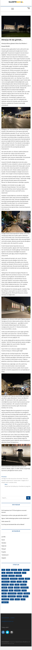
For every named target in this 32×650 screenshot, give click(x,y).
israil (17, 584)
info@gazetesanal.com (7, 621)
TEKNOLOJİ (4, 555)
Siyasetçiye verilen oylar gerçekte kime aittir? (14, 515)
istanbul (23, 584)
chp (24, 572)
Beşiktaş (9, 572)
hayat (19, 581)
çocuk (17, 599)
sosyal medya (12, 593)
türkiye (25, 596)
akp (20, 569)
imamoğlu (5, 584)
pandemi (17, 590)
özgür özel (5, 602)
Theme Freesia (18, 641)
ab (3, 569)
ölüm (23, 599)
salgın (4, 593)
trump (19, 596)
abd (8, 569)
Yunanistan (5, 599)
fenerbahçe (13, 578)
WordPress (25, 641)
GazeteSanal (5, 641)
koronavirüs (24, 587)
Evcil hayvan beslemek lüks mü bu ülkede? (12, 524)
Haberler (3, 546)
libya (11, 590)
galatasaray (5, 581)
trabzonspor (12, 596)
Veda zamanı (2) (5, 521)
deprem (4, 575)
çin (12, 599)
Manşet (3, 549)
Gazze (13, 581)
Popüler (3, 552)
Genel (3, 540)
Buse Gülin (17, 572)
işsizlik (4, 587)
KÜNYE (12, 617)
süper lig (27, 593)
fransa (21, 578)
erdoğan (19, 575)
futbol (27, 578)
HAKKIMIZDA (5, 617)
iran (12, 584)
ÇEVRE (3, 537)
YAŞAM (3, 558)
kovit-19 (5, 590)
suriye (20, 593)
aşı (3, 572)
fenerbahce (5, 578)
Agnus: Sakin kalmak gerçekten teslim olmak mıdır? (15, 518)
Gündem (3, 543)
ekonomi (11, 575)
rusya (24, 590)
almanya (26, 569)
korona (16, 587)
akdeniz (14, 569)
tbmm (4, 596)
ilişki (25, 581)
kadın (10, 587)
